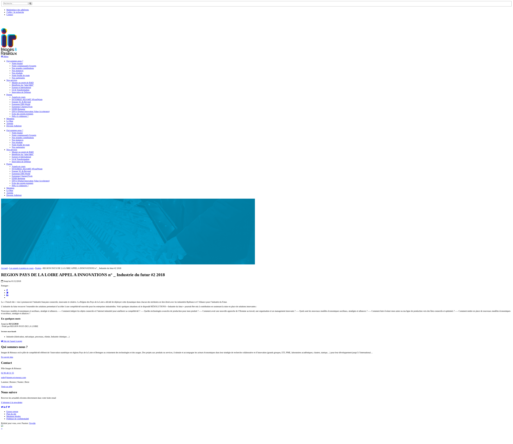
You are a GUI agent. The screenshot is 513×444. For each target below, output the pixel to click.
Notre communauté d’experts (24, 66)
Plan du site (11, 414)
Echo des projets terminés (22, 114)
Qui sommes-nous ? (14, 61)
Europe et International (21, 87)
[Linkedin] (7, 295)
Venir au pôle (6, 386)
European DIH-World (21, 104)
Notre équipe (17, 63)
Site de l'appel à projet (12, 341)
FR (21, 21)
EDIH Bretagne (18, 109)
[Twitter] (7, 293)
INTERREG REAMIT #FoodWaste (27, 99)
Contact (9, 14)
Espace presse (12, 411)
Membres (10, 119)
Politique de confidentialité (17, 419)
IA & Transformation (20, 90)
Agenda (9, 123)
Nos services (11, 80)
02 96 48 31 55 (7, 373)
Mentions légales (13, 416)
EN (11, 21)
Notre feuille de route (21, 75)
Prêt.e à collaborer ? (20, 116)
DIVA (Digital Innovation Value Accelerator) (31, 111)
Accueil (4, 268)
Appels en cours (18, 97)
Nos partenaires (18, 78)
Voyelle (32, 423)
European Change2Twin (22, 107)
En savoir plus (7, 357)
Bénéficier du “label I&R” (23, 85)
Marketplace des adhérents (17, 10)
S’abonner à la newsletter (11, 402)
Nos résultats (17, 73)
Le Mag (9, 121)
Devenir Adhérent (14, 126)
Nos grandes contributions (23, 68)
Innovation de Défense (21, 92)
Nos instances (17, 71)
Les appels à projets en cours (21, 268)
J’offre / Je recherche (15, 12)
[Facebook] (7, 290)
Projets (9, 95)
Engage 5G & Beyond (21, 102)
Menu (5, 56)
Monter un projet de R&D (23, 83)
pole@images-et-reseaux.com (13, 377)
